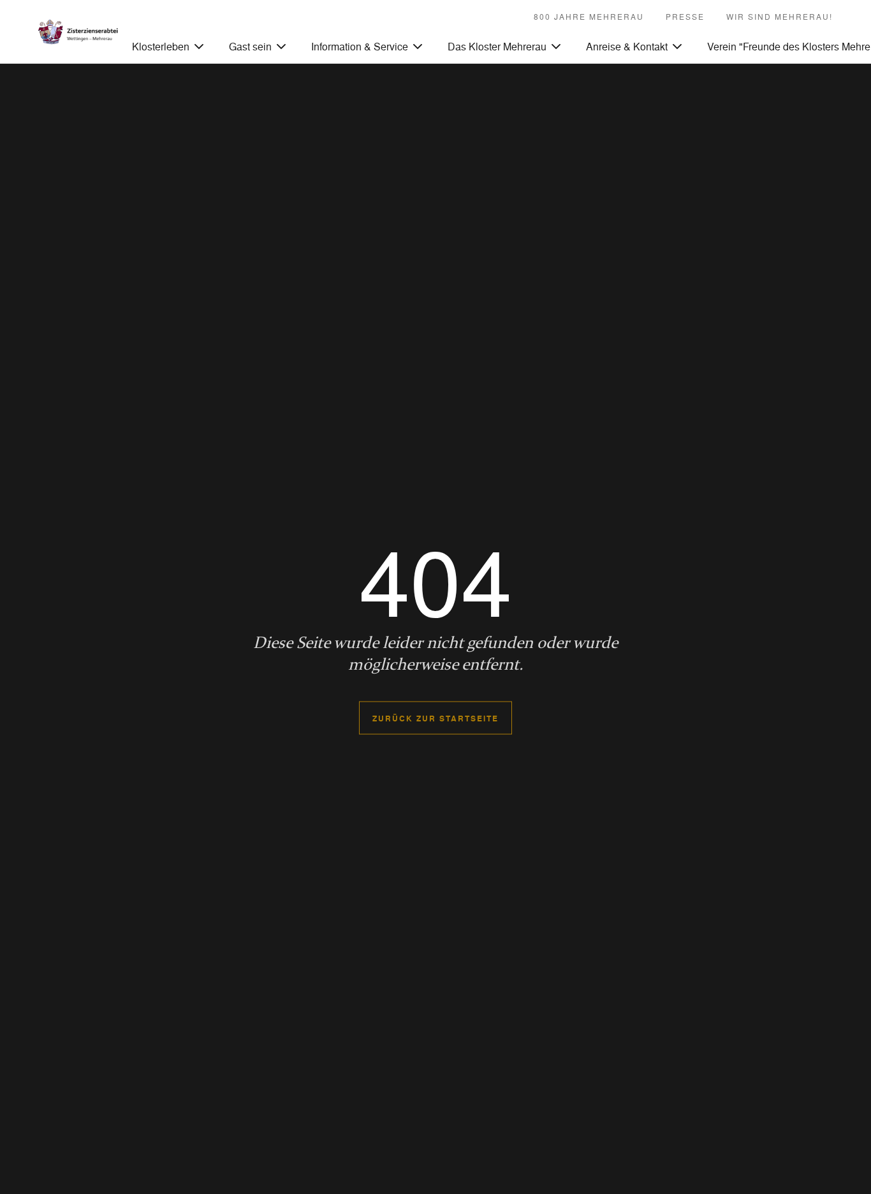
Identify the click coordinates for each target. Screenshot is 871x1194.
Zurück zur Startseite (435, 718)
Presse (685, 16)
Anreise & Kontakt (627, 46)
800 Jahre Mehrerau (589, 16)
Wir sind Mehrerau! (779, 16)
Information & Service (359, 46)
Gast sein (250, 46)
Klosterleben (160, 46)
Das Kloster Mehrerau (497, 46)
